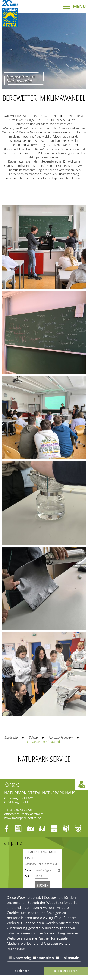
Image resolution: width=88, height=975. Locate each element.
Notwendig (21, 957)
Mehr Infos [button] (16, 949)
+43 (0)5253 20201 (19, 810)
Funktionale (69, 957)
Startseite (11, 737)
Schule (33, 737)
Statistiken (45, 957)
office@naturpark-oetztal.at (23, 814)
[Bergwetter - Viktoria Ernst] (44, 247)
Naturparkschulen (60, 737)
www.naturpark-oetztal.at (22, 818)
